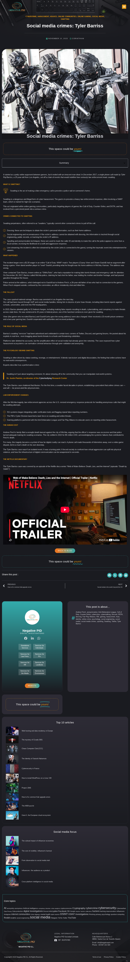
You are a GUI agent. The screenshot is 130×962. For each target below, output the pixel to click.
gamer (14, 316)
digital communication (44, 452)
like (81, 206)
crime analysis (55, 908)
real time (15, 336)
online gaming (29, 206)
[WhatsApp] (38, 638)
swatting (111, 177)
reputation (67, 272)
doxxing (79, 617)
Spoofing (10, 241)
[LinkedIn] (32, 638)
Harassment (43, 16)
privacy (98, 914)
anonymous (18, 908)
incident (26, 248)
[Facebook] (25, 638)
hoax (118, 617)
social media (40, 917)
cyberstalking (106, 614)
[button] (124, 7)
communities (41, 206)
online (22, 174)
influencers (121, 911)
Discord (114, 614)
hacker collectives (86, 911)
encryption (53, 911)
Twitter (114, 621)
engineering (17, 234)
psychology (96, 619)
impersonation (111, 911)
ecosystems (19, 343)
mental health (45, 914)
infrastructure (27, 452)
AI (5, 908)
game (82, 248)
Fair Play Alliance (89, 617)
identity (78, 619)
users (87, 420)
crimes (78, 223)
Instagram (7, 914)
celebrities (75, 336)
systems (108, 374)
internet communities (20, 914)
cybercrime (96, 614)
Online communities (67, 16)
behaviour (48, 343)
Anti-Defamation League (107, 612)
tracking (35, 237)
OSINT (64, 914)
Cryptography (78, 908)
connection (106, 282)
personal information (58, 230)
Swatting (107, 621)
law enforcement (95, 177)
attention (120, 272)
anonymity (10, 908)
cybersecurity (107, 908)
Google (72, 911)
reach (63, 442)
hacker (78, 911)
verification (42, 412)
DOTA (120, 614)
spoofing (100, 621)
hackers (95, 911)
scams (13, 918)
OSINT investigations (78, 914)
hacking (103, 911)
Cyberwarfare (121, 908)
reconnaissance (32, 234)
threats (93, 272)
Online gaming (84, 16)
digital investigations (33, 911)
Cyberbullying (45, 378)
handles (52, 302)
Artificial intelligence (30, 908)
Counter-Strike (85, 614)
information (94, 234)
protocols (88, 402)
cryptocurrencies (66, 908)
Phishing (92, 914)
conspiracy (107, 309)
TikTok (60, 918)
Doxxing (10, 230)
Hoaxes (53, 16)
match (65, 263)
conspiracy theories (44, 908)
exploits (6, 336)
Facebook (62, 911)
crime (43, 209)
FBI (97, 617)
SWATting (65, 19)
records (26, 237)
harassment (110, 617)
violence (6, 452)
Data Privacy (8, 911)
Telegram (54, 918)
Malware (37, 914)
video (116, 442)
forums (105, 333)
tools (49, 412)
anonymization (92, 612)
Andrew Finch (81, 612)
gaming (102, 617)
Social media (98, 16)
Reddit (7, 918)
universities (15, 305)
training (20, 435)
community (70, 374)
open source (55, 914)
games (76, 206)
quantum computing (117, 914)
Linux (32, 914)
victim (56, 248)
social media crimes (88, 621)
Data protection (17, 911)
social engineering (107, 619)
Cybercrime (31, 16)
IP (50, 237)
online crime (86, 619)
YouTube (72, 918)
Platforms (7, 341)
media (65, 341)
